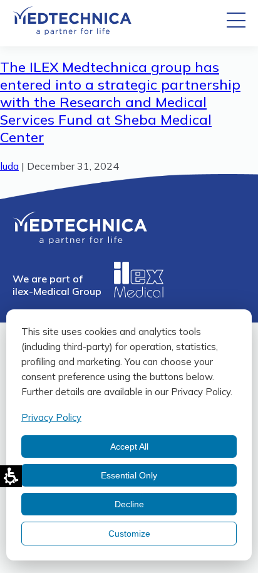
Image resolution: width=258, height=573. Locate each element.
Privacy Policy (51, 417)
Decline (129, 504)
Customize (129, 534)
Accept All (129, 446)
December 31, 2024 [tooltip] (73, 166)
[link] (72, 32)
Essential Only (129, 475)
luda (9, 166)
